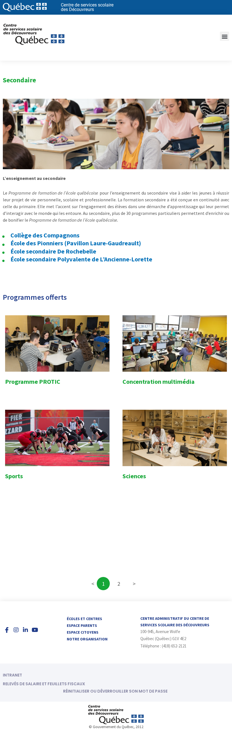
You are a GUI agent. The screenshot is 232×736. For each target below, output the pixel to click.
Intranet (12, 675)
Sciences (134, 476)
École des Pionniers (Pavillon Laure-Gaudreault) (75, 243)
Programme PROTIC (32, 381)
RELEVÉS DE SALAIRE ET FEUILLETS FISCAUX (44, 684)
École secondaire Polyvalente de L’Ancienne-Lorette (81, 259)
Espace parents (82, 625)
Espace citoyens (82, 632)
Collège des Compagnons (45, 235)
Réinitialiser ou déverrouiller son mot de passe (115, 691)
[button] (224, 36)
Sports (14, 476)
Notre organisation (87, 639)
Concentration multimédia (159, 381)
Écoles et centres (84, 618)
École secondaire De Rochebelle (53, 251)
